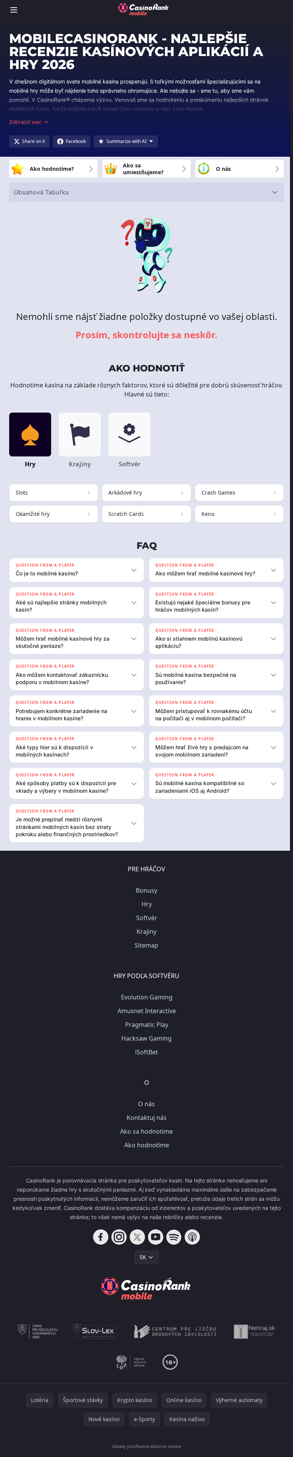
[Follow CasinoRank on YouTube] (154, 1243)
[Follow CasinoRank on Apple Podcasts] (190, 1243)
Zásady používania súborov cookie (145, 1453)
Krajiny (145, 938)
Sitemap (145, 952)
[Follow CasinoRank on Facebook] (99, 1243)
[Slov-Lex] (94, 1338)
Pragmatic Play (145, 1031)
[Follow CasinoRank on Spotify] (172, 1243)
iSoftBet (145, 1059)
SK (141, 1263)
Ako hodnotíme (145, 1152)
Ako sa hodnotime (145, 1138)
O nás (145, 1111)
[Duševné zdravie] (130, 1369)
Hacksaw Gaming (145, 1045)
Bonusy (145, 897)
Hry (145, 911)
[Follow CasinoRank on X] (135, 1243)
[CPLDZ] (174, 1338)
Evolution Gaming (145, 1004)
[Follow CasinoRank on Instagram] (117, 1243)
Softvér (145, 924)
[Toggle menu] (13, 10)
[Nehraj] (253, 1338)
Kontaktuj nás (145, 1124)
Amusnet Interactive (145, 1018)
